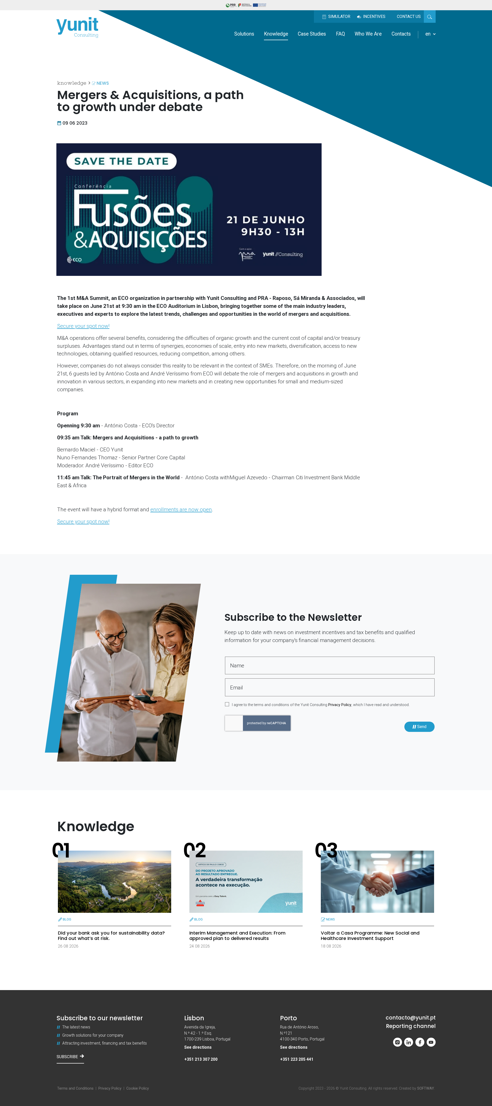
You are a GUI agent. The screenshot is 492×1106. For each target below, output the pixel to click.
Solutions (244, 34)
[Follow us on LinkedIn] (408, 1042)
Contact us (409, 16)
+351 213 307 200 (201, 1059)
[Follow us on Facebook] (419, 1042)
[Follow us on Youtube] (431, 1042)
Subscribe (67, 1056)
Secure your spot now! (83, 326)
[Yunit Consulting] (77, 27)
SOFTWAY (425, 1088)
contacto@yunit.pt (411, 1018)
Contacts (401, 34)
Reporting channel (411, 1026)
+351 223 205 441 (296, 1059)
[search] (429, 16)
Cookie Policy (137, 1088)
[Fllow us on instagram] (397, 1042)
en (428, 34)
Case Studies (312, 34)
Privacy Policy (339, 705)
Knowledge (276, 34)
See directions (198, 1047)
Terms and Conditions (75, 1088)
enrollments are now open (181, 509)
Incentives (373, 16)
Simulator (338, 16)
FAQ (340, 34)
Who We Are (368, 34)
